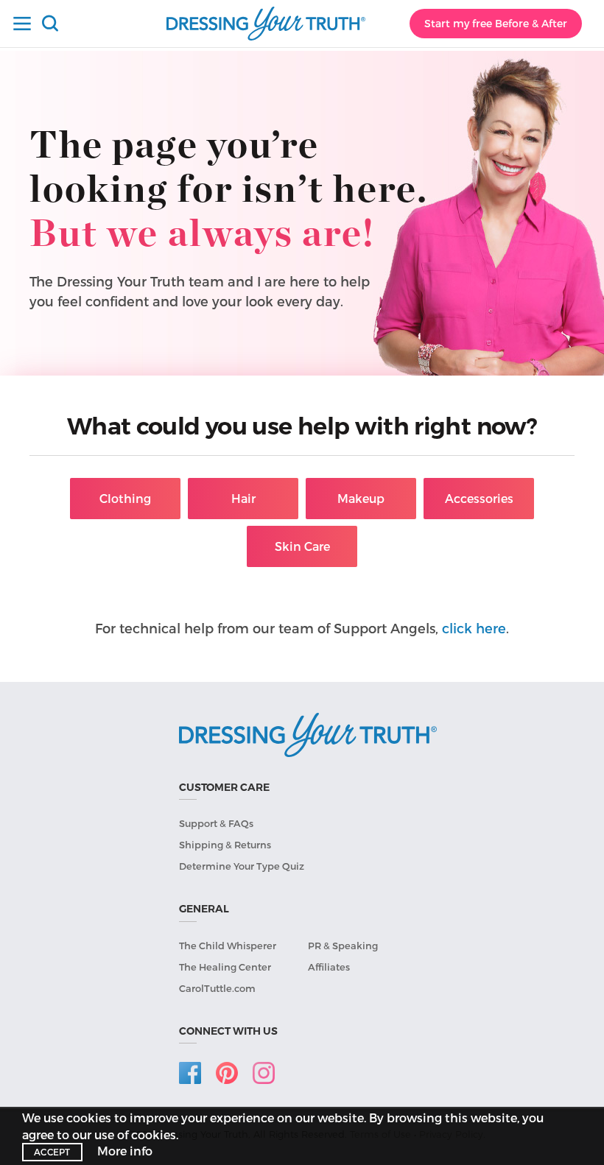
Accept (52, 1152)
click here (474, 628)
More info (124, 1151)
